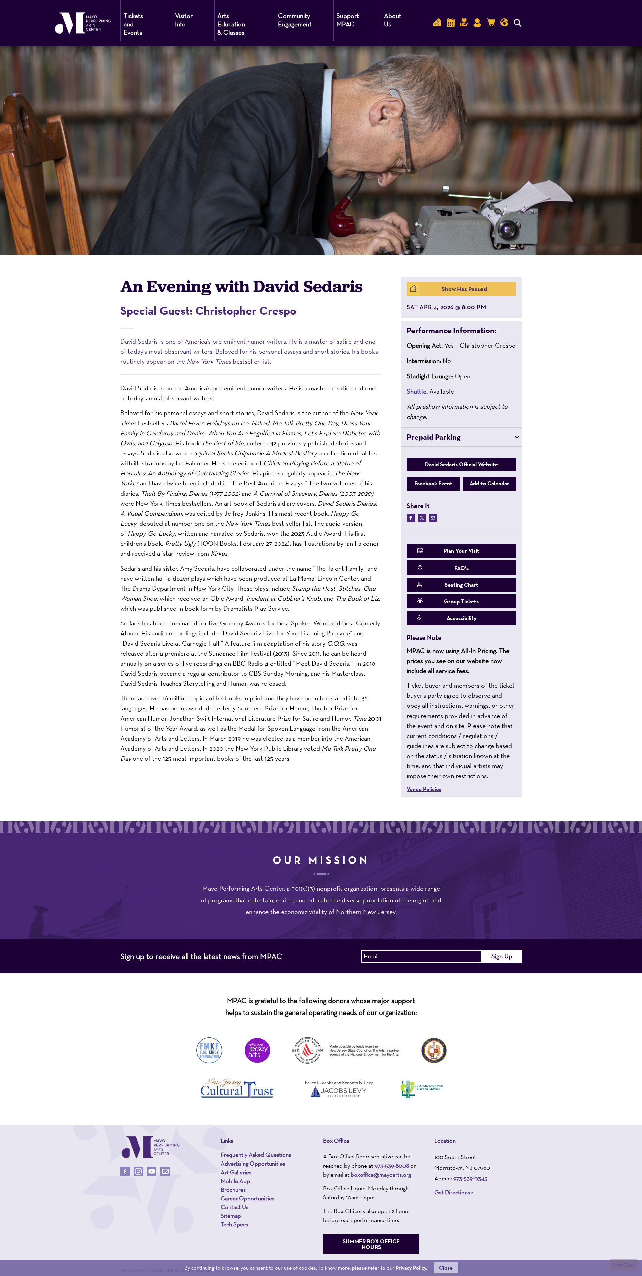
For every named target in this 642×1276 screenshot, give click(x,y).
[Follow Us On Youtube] (151, 1171)
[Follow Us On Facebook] (125, 1171)
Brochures (233, 1190)
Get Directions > (453, 1192)
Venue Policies (424, 789)
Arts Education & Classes (231, 24)
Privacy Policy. (411, 1267)
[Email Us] (165, 1171)
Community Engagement (295, 19)
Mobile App (235, 1181)
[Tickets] (437, 22)
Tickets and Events (133, 24)
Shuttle (416, 391)
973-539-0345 (470, 1178)
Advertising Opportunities (253, 1163)
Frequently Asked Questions (256, 1155)
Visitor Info (184, 19)
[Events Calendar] (451, 22)
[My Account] (477, 22)
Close (446, 1267)
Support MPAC (347, 19)
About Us (392, 19)
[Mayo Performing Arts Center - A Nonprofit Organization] (150, 1147)
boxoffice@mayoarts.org (381, 1174)
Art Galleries (236, 1172)
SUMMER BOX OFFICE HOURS (371, 1244)
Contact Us (234, 1207)
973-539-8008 (391, 1165)
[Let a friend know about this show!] (433, 518)
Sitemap (231, 1216)
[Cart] (491, 22)
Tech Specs (234, 1224)
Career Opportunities (247, 1198)
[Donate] (464, 22)
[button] (461, 330)
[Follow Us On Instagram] (138, 1171)
